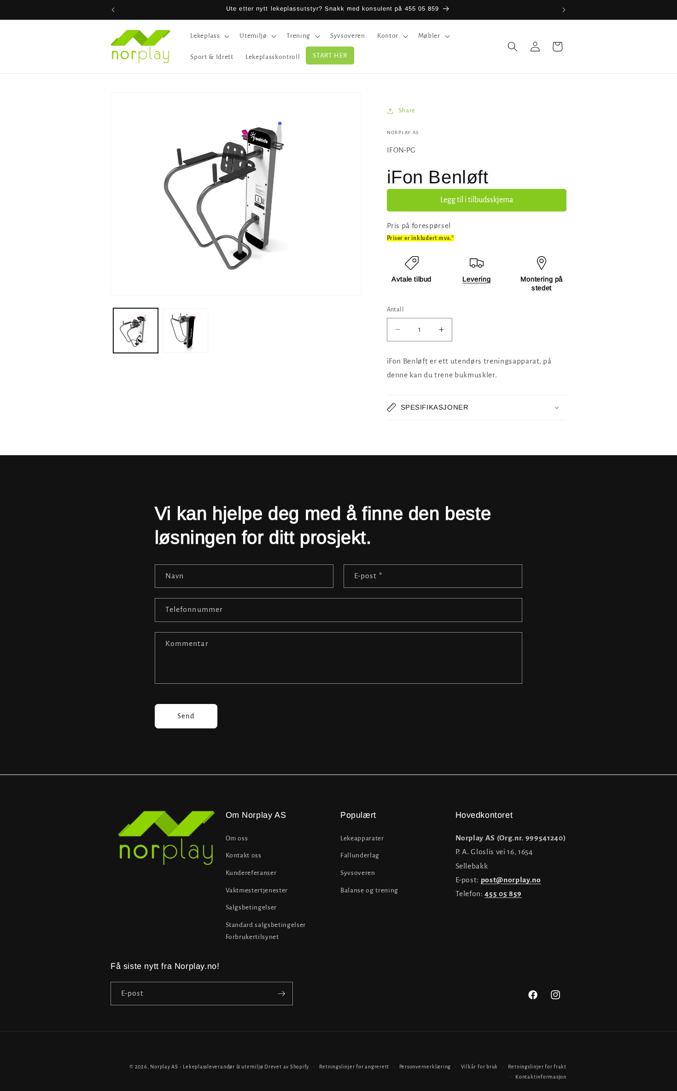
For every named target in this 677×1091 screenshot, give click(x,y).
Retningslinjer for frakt (537, 1066)
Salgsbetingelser (251, 907)
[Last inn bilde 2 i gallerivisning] (185, 330)
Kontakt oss (244, 855)
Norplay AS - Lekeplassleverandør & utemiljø (206, 1066)
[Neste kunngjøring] (564, 9)
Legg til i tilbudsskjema (476, 200)
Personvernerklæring (425, 1066)
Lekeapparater (362, 837)
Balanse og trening (369, 889)
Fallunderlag (359, 855)
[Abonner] (281, 994)
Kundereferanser (251, 872)
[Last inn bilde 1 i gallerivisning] (135, 330)
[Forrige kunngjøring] (113, 9)
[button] (208, 36)
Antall (395, 309)
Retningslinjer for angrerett (354, 1066)
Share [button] (406, 110)
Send (186, 716)
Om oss (237, 837)
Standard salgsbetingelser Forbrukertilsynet (266, 930)
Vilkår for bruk (479, 1066)
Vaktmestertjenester (257, 889)
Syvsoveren (357, 872)
